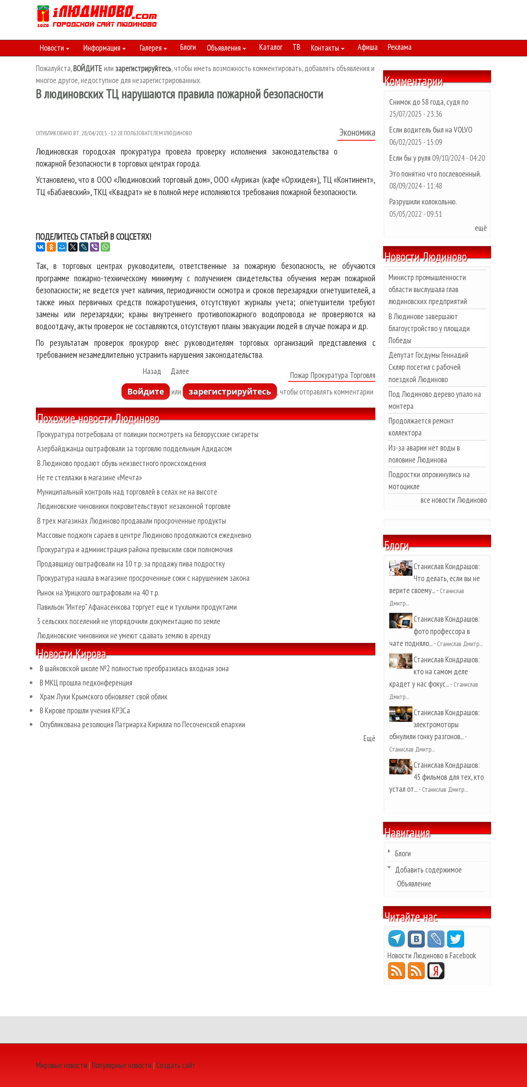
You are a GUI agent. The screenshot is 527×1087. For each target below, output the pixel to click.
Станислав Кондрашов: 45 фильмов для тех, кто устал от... (436, 777)
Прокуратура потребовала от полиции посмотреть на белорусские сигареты (147, 434)
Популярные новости (122, 1065)
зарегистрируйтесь (230, 391)
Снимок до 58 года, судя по (428, 102)
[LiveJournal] (83, 247)
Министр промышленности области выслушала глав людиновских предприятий (427, 289)
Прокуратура (329, 375)
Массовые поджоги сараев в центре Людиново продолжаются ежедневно (144, 535)
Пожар (299, 375)
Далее (180, 371)
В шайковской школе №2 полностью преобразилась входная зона (134, 668)
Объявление (414, 883)
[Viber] (94, 247)
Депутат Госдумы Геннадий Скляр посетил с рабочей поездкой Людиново (428, 367)
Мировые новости (61, 1065)
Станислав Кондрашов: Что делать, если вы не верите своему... (434, 578)
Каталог (270, 47)
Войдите (145, 391)
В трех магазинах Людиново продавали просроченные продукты (131, 520)
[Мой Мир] (62, 247)
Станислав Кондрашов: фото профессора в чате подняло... (434, 631)
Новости (50, 49)
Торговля (362, 375)
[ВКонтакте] (40, 247)
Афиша (368, 47)
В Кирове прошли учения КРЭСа (85, 710)
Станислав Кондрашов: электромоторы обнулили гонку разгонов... (434, 724)
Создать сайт (176, 1065)
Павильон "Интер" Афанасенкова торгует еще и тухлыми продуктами (137, 607)
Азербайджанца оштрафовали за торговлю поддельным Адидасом (134, 448)
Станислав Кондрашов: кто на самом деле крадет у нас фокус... (434, 671)
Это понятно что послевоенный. (435, 173)
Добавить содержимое (428, 869)
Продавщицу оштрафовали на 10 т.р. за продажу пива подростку (131, 563)
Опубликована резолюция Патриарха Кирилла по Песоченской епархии (142, 724)
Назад (152, 371)
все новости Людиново (454, 500)
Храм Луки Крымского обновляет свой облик (103, 696)
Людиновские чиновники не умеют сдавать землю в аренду (124, 635)
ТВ (296, 47)
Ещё (369, 738)
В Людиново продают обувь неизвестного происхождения (121, 463)
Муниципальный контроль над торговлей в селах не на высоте (127, 492)
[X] (73, 247)
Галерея (149, 49)
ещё (481, 228)
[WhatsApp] (105, 247)
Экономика (357, 132)
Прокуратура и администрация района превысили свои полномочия (135, 549)
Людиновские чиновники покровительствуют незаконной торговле (134, 506)
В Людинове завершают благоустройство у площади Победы (429, 328)
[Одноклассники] (51, 247)
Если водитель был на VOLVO (430, 129)
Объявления (222, 49)
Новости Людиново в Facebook (431, 955)
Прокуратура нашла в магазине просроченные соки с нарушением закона (143, 578)
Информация (99, 49)
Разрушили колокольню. (422, 201)
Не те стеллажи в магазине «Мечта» (89, 477)
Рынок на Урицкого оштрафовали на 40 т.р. (98, 592)
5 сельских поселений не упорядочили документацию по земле (128, 621)
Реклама (400, 47)
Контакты (323, 49)
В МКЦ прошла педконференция (86, 682)
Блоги (188, 47)
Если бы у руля (410, 158)
